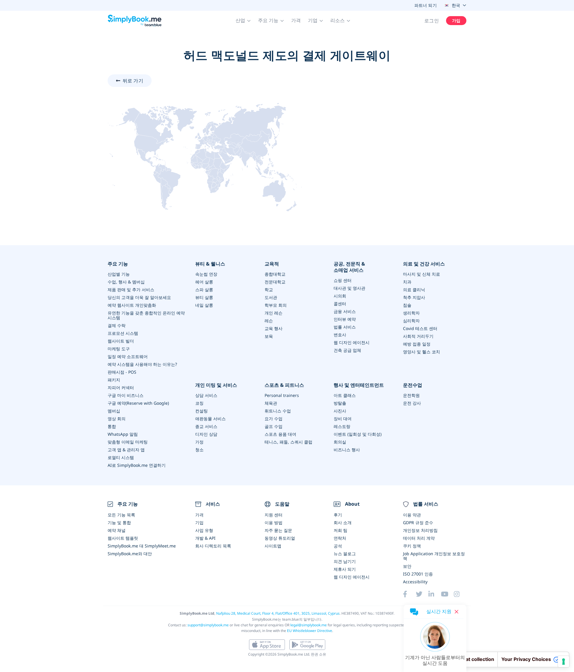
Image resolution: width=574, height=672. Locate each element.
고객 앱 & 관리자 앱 (126, 449)
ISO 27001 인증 (418, 574)
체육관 (271, 403)
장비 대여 (343, 418)
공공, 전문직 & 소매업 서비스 (349, 267)
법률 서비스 (345, 327)
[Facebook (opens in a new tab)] (409, 594)
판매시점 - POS (122, 372)
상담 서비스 (206, 395)
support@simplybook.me (208, 624)
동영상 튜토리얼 (280, 538)
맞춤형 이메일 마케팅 (128, 442)
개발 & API (205, 538)
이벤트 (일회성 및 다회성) (357, 434)
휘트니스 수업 (278, 411)
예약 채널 (117, 530)
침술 (407, 305)
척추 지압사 (414, 297)
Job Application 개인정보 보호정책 (434, 556)
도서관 (271, 297)
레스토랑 (342, 426)
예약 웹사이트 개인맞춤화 (132, 305)
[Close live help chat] (456, 611)
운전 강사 (412, 403)
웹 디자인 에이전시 (352, 342)
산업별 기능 (119, 274)
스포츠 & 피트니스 (284, 385)
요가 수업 (274, 418)
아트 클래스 (345, 395)
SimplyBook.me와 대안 (130, 553)
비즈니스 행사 (347, 449)
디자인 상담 (206, 434)
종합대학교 (275, 274)
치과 (407, 282)
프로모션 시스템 (123, 333)
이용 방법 (274, 522)
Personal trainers (282, 395)
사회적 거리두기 (418, 336)
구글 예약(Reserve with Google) (138, 403)
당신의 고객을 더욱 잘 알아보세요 (139, 297)
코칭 (199, 403)
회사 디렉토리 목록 (213, 546)
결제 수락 (117, 325)
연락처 (340, 538)
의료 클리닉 (414, 289)
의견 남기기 (345, 561)
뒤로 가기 (133, 81)
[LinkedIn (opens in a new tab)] (434, 594)
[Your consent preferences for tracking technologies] (563, 661)
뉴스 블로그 (345, 553)
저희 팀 (340, 530)
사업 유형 (204, 530)
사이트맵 (273, 546)
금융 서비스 (345, 311)
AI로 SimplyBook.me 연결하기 (137, 465)
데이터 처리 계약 (419, 538)
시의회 (340, 296)
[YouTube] (447, 594)
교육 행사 (274, 328)
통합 (112, 426)
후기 (338, 515)
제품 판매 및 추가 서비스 (131, 289)
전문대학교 (275, 282)
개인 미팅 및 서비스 (216, 385)
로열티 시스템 (121, 457)
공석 (338, 546)
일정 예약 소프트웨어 (128, 356)
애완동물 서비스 (210, 418)
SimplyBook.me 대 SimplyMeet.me (142, 546)
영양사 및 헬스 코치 (421, 352)
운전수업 (412, 385)
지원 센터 (274, 515)
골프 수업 (274, 426)
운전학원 (411, 395)
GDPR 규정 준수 (418, 522)
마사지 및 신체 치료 (421, 274)
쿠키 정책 (412, 546)
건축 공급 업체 (347, 350)
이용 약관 (412, 515)
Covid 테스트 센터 (420, 328)
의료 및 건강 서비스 (424, 264)
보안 (407, 566)
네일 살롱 (204, 305)
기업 (199, 522)
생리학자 (411, 313)
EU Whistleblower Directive (309, 630)
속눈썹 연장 (206, 274)
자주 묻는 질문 (278, 530)
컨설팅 (201, 411)
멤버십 (114, 411)
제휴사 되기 (345, 569)
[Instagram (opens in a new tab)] (460, 594)
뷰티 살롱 (204, 297)
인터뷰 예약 (345, 319)
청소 (199, 449)
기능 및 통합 (119, 522)
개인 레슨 (274, 313)
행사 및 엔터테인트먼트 (359, 385)
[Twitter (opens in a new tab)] (422, 594)
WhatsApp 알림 (123, 434)
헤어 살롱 (204, 282)
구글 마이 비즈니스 (126, 395)
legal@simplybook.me (308, 624)
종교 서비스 (206, 426)
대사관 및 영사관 (349, 288)
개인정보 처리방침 (420, 530)
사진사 (340, 411)
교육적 (272, 264)
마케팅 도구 (119, 349)
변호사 (340, 334)
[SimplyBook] (134, 20)
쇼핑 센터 (343, 280)
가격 (296, 20)
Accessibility (415, 581)
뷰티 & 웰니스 (210, 264)
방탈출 (340, 403)
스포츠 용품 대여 (280, 434)
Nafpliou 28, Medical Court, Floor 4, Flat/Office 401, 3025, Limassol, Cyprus (278, 613)
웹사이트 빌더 (121, 341)
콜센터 (340, 303)
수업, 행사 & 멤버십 (126, 282)
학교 (269, 289)
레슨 (269, 320)
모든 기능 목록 (121, 515)
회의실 (340, 442)
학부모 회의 (276, 305)
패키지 (114, 380)
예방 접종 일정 (416, 344)
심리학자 (411, 320)
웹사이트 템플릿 (123, 538)
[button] (243, 20)
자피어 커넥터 (121, 387)
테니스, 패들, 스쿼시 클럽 (288, 442)
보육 (269, 336)
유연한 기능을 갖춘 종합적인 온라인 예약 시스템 (146, 315)
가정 (199, 442)
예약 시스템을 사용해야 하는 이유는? (142, 364)
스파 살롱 (204, 289)
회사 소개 (343, 522)
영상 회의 (117, 418)
